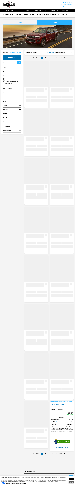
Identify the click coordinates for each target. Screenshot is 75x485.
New (13, 10)
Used (20, 10)
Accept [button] (71, 479)
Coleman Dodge (68, 7)
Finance (28, 10)
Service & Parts (41, 10)
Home (7, 10)
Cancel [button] (71, 482)
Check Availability (62, 447)
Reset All (13, 57)
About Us (65, 10)
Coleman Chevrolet (67, 4)
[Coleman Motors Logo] (9, 7)
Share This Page (16, 52)
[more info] (62, 401)
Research (55, 10)
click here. (55, 480)
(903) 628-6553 (68, 2)
